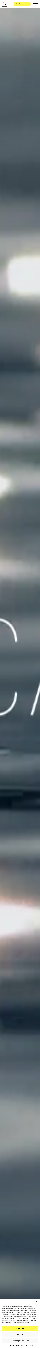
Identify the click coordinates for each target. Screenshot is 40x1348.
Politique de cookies (13, 1345)
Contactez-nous (22, 4)
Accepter (20, 1328)
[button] (37, 1302)
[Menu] (35, 4)
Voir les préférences (20, 1341)
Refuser (20, 1334)
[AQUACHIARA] (4, 4)
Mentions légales (27, 1345)
